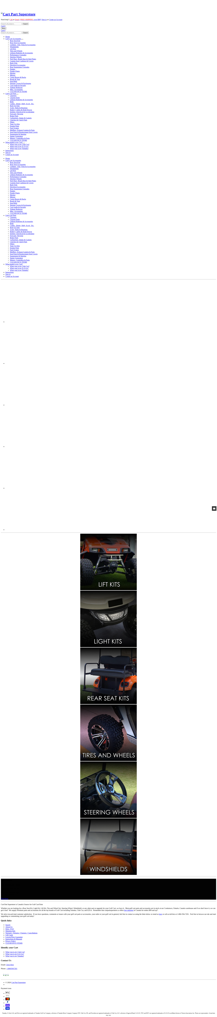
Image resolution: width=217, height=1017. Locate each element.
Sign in (44, 20)
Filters (12, 122)
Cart (3, 26)
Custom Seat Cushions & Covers (21, 61)
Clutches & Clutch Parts (18, 120)
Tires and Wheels (16, 51)
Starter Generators (16, 136)
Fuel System (14, 128)
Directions (4, 899)
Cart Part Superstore (18, 982)
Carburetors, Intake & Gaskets (21, 118)
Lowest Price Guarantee (14, 937)
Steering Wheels (16, 57)
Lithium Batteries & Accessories (21, 53)
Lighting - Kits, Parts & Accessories (22, 45)
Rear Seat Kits (15, 41)
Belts (12, 102)
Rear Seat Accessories (18, 43)
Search (7, 925)
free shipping (128, 910)
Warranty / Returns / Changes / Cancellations (21, 933)
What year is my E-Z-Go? (19, 146)
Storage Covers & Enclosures (20, 83)
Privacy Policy (10, 941)
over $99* (30, 20)
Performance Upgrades (18, 55)
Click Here (10, 965)
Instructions (9, 150)
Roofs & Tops (15, 79)
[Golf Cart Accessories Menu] (22, 39)
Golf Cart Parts (11, 94)
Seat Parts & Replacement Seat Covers (24, 132)
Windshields (14, 47)
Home (7, 37)
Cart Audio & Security (18, 85)
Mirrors (12, 75)
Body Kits (13, 63)
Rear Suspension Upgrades (19, 67)
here (160, 914)
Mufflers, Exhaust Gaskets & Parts (22, 130)
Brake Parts (14, 116)
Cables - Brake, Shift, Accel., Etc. (22, 104)
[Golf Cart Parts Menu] (17, 94)
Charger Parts (15, 98)
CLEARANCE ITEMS (18, 92)
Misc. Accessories (16, 89)
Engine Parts (14, 126)
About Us (8, 927)
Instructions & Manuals (13, 939)
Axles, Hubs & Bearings (18, 108)
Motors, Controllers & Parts (20, 138)
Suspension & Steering (18, 134)
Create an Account (55, 20)
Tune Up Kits (15, 124)
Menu (3, 28)
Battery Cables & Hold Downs (21, 110)
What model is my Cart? (14, 142)
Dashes (12, 69)
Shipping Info (10, 931)
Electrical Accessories (17, 65)
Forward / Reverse (16, 114)
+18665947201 (11, 969)
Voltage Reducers (16, 87)
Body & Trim (15, 106)
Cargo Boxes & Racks (18, 77)
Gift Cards (9, 935)
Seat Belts (13, 81)
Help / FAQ (9, 929)
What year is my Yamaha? (19, 148)
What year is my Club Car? (19, 144)
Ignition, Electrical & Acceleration (22, 112)
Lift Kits (13, 49)
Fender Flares (15, 71)
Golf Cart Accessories (13, 39)
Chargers (13, 96)
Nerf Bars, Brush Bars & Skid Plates (23, 59)
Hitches (12, 73)
